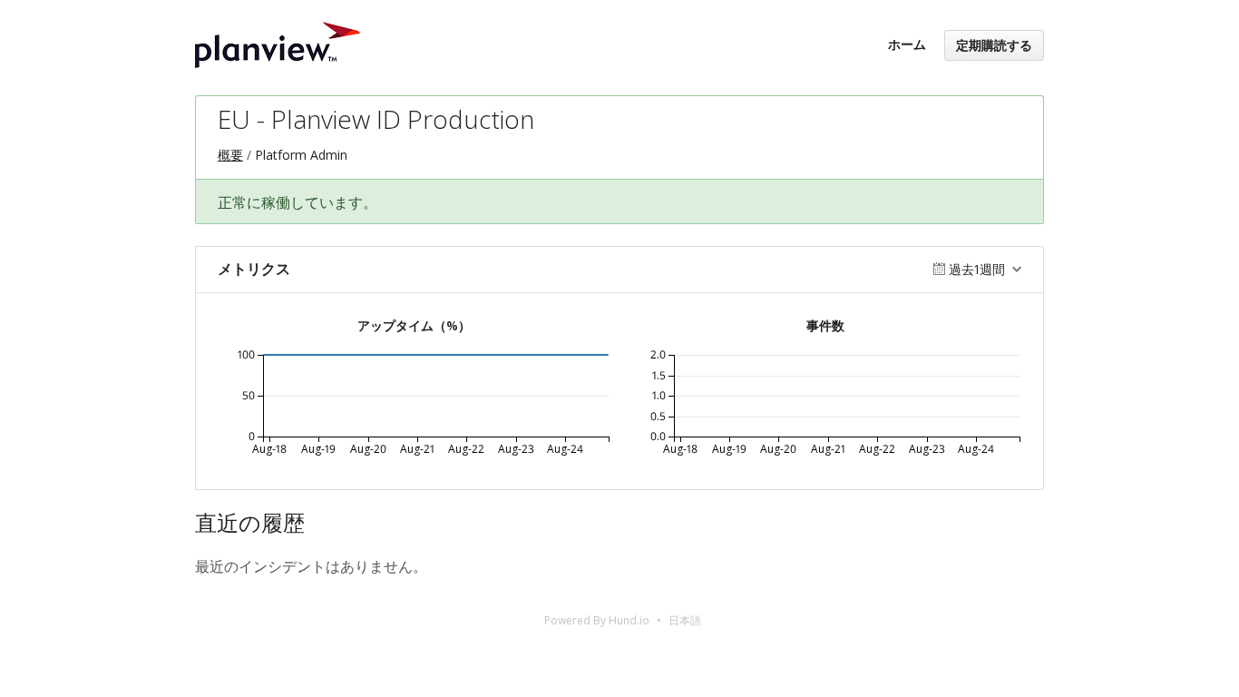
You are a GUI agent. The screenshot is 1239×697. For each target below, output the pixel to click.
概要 (230, 154)
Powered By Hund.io (596, 620)
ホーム (907, 44)
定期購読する (994, 45)
